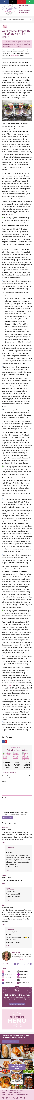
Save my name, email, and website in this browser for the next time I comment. (16, 813)
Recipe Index (18, 1090)
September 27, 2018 (7, 907)
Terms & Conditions (9, 1094)
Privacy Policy (14, 55)
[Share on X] (13, 2)
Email (4, 805)
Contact (17, 1092)
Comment (5, 781)
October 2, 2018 (6, 877)
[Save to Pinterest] (6, 741)
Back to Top (8, 1091)
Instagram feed (8, 1092)
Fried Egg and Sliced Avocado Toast (7, 765)
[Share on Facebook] (3, 741)
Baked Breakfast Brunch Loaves (17, 765)
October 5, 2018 (10, 891)
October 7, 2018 (6, 829)
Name (4, 797)
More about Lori (17, 960)
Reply (3, 842)
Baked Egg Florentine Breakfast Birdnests (27, 765)
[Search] (30, 19)
